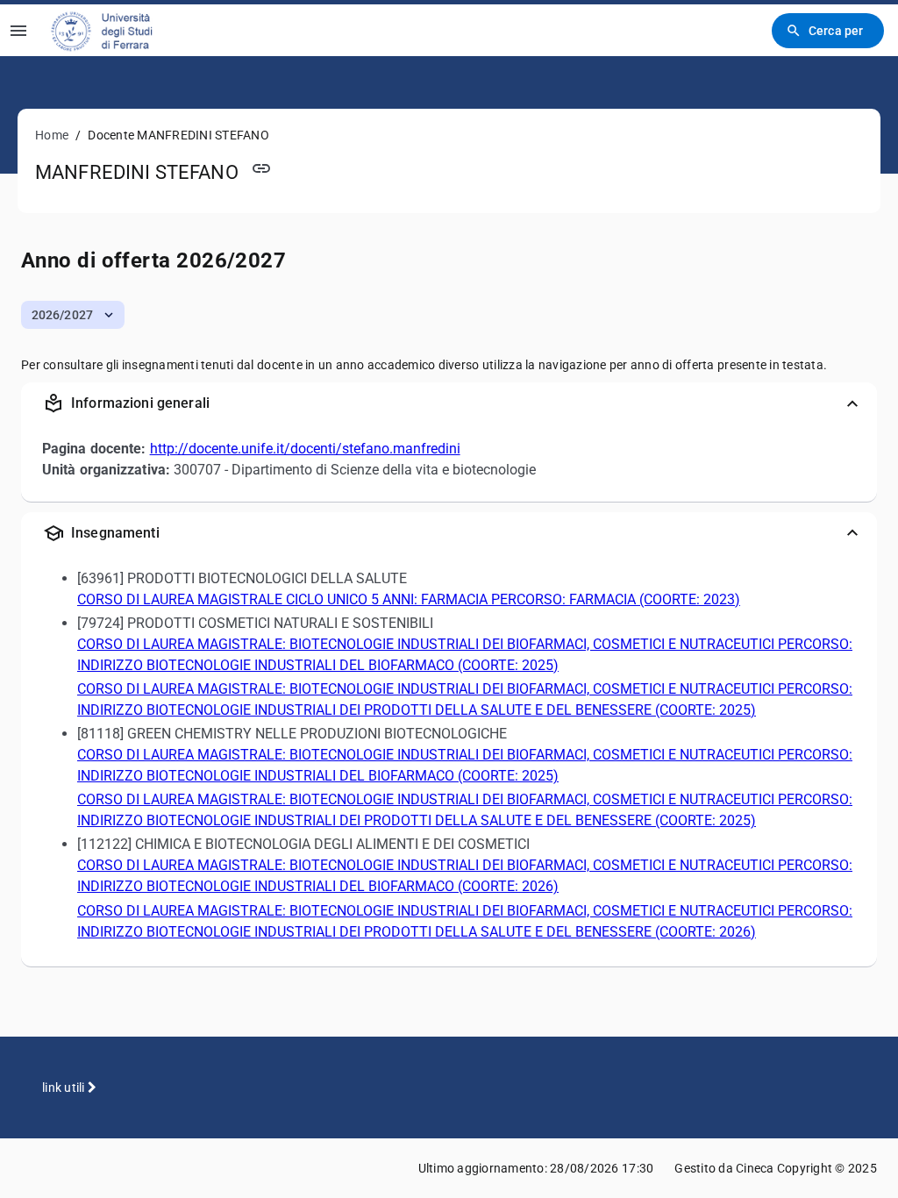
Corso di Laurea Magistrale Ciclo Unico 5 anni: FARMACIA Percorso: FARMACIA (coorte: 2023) (408, 599)
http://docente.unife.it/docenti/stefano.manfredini (305, 448)
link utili (65, 1087)
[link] (113, 30)
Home (51, 135)
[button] (73, 315)
